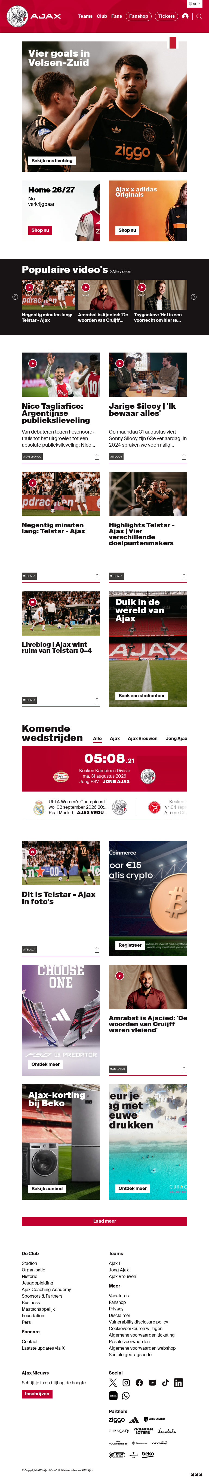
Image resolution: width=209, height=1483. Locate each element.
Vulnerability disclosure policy (138, 1322)
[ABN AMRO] (154, 1420)
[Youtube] (152, 1382)
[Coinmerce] (139, 1443)
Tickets (166, 16)
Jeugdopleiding (37, 1283)
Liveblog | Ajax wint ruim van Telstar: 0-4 (57, 647)
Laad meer (104, 1221)
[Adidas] (134, 1420)
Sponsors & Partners (42, 1296)
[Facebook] (139, 1382)
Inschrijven (37, 1394)
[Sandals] (167, 1431)
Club (102, 16)
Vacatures (119, 1296)
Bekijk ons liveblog (52, 161)
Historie (29, 1276)
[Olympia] (160, 1443)
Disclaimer (119, 1315)
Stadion (29, 1263)
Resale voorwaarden (129, 1341)
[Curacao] (119, 1431)
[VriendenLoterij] (143, 1431)
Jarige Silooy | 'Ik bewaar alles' (142, 409)
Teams (85, 16)
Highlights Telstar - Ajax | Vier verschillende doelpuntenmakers (142, 534)
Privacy (116, 1309)
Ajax (115, 738)
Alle (97, 738)
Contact (30, 1341)
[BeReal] (113, 1395)
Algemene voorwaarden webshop (142, 1348)
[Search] (199, 16)
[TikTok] (165, 1382)
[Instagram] (126, 1382)
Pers (26, 1322)
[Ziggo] (117, 1420)
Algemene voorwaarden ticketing (142, 1335)
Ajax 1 (114, 1263)
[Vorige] (15, 297)
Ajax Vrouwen (143, 738)
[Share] (97, 457)
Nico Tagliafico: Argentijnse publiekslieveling (56, 413)
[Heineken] (134, 1455)
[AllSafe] (117, 1455)
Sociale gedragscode (130, 1355)
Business (31, 1302)
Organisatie (33, 1270)
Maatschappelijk (38, 1309)
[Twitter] (113, 1382)
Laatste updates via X (43, 1348)
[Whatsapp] (126, 1395)
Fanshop (138, 16)
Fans (116, 16)
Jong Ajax (176, 738)
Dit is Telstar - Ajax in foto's (59, 898)
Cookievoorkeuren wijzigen (135, 1328)
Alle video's (121, 271)
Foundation (33, 1316)
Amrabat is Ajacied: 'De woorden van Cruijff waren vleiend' (148, 1024)
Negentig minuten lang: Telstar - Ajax (53, 528)
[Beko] (148, 1455)
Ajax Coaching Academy (46, 1289)
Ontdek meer (46, 1064)
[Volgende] (193, 297)
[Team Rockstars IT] (118, 1443)
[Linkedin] (178, 1382)
